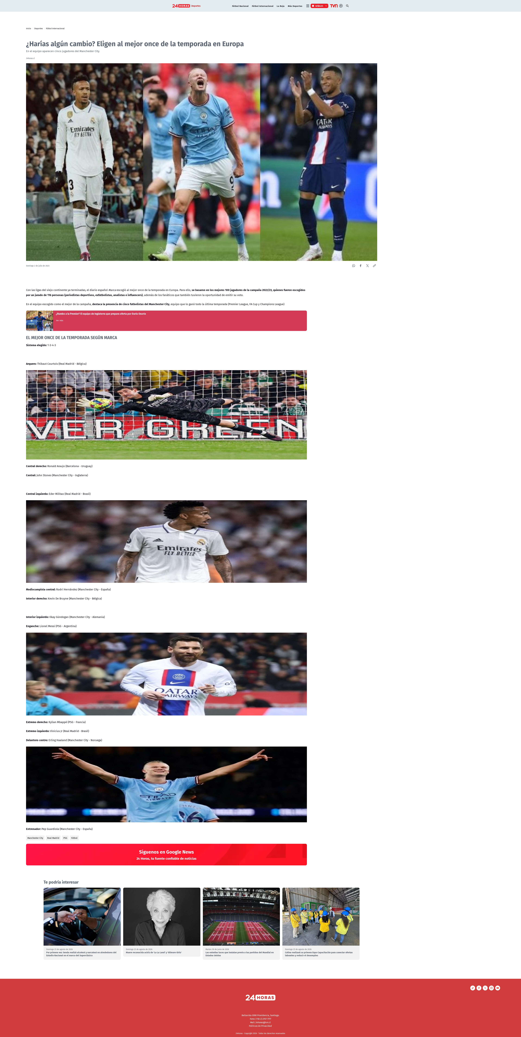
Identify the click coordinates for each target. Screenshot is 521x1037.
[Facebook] (360, 265)
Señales (319, 5)
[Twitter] (367, 265)
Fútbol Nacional (240, 5)
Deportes (38, 28)
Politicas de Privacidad (260, 1025)
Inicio (28, 28)
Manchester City (35, 838)
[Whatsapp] (353, 265)
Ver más (59, 320)
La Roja (281, 5)
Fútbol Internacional (262, 5)
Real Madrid (53, 838)
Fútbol (74, 838)
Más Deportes (295, 5)
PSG (65, 838)
